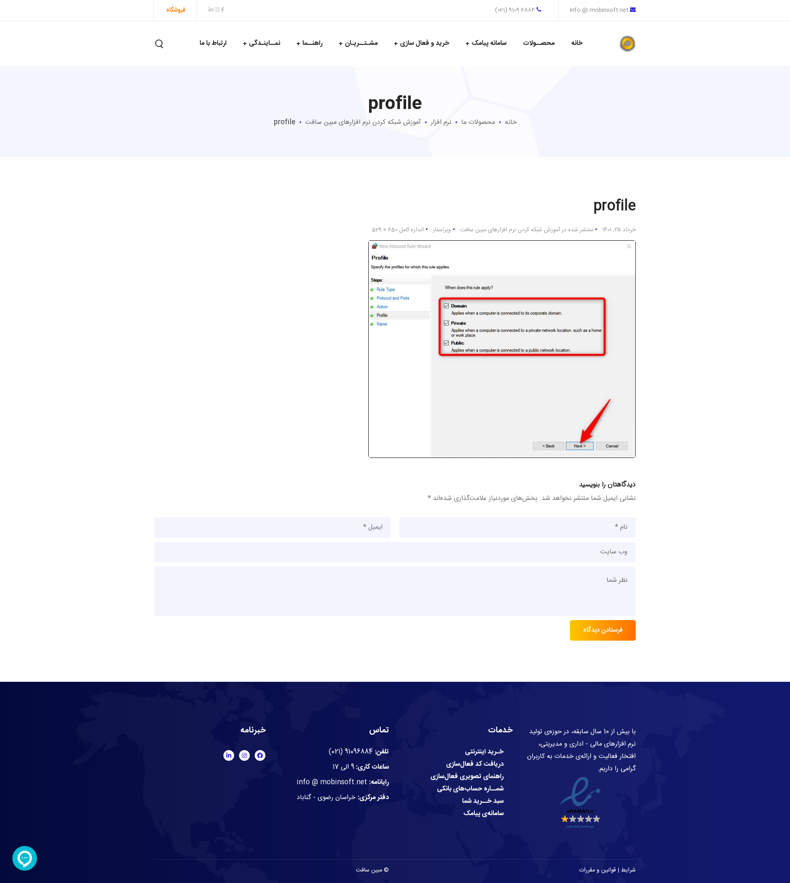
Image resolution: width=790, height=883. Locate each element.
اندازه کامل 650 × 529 (398, 230)
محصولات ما (478, 122)
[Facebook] (260, 755)
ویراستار (442, 230)
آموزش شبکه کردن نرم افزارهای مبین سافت (363, 122)
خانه (511, 122)
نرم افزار (441, 122)
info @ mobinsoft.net (599, 10)
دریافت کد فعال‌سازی (475, 764)
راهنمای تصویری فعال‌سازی (467, 777)
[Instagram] (244, 755)
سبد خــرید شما (483, 801)
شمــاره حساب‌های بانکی (470, 789)
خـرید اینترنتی (484, 752)
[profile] (502, 246)
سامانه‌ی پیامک (483, 814)
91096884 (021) (351, 752)
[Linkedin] (228, 755)
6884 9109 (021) (516, 10)
